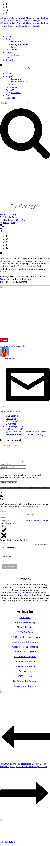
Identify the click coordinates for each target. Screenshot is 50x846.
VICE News (25, 617)
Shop (8, 39)
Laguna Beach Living (25, 622)
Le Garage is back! (14, 429)
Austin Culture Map (25, 661)
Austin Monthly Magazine (25, 642)
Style (13, 222)
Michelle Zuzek (10, 217)
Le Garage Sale (18, 346)
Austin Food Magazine (25, 657)
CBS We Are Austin (25, 632)
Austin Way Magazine (25, 652)
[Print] (1, 253)
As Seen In (16, 55)
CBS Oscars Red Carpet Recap (25, 637)
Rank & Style (25, 671)
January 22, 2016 (16, 220)
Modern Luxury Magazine (25, 686)
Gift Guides (11, 50)
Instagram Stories (19, 44)
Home (8, 36)
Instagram (16, 42)
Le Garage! (11, 418)
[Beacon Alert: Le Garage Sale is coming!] (26, 432)
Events (6, 222)
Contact (9, 58)
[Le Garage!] (12, 416)
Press (44, 488)
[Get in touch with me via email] (28, 406)
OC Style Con (25, 676)
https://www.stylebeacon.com (19, 593)
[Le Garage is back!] (15, 426)
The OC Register (25, 627)
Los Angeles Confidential (25, 681)
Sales (13, 47)
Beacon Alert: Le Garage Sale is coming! (25, 434)
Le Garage (5, 346)
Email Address (9, 547)
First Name (6, 557)
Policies (36, 488)
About (9, 52)
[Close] (1, 573)
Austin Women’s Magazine (25, 647)
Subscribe (10, 60)
